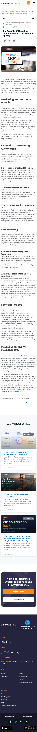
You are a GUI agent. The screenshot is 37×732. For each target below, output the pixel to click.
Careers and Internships (8, 706)
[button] (5, 41)
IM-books (4, 700)
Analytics (22, 679)
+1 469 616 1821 (5, 651)
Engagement (23, 676)
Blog (8, 11)
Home (4, 11)
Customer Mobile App (26, 682)
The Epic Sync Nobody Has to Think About (16, 495)
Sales (21, 674)
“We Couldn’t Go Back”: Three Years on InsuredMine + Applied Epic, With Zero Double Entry (17, 538)
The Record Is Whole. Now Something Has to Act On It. (16, 453)
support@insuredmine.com (9, 641)
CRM (12, 11)
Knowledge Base (6, 697)
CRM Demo (4, 676)
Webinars (4, 694)
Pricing (3, 674)
